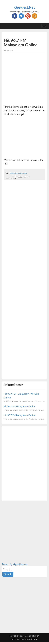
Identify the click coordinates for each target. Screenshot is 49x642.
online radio (22, 173)
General (9, 50)
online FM (14, 173)
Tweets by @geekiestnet (15, 564)
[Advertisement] (24, 79)
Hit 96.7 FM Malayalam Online (19, 406)
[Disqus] (24, 463)
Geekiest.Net (24, 7)
